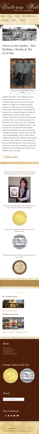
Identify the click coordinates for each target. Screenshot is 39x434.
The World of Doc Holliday (10, 353)
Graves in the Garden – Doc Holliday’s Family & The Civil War (19, 49)
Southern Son (6, 348)
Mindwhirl (31, 431)
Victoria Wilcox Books (25, 428)
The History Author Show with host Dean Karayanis (15, 332)
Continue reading (10, 157)
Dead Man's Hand (8, 351)
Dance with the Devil (8, 350)
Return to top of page (19, 426)
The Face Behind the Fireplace (9, 310)
